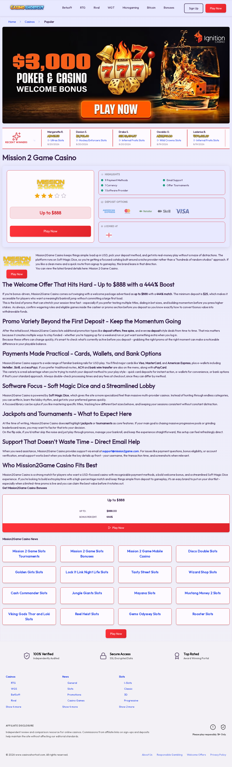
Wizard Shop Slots (203, 572)
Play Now (216, 8)
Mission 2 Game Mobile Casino (145, 553)
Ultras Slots (52, 140)
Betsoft (67, 7)
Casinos (30, 22)
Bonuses (169, 7)
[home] (30, 13)
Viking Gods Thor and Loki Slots (29, 616)
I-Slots (128, 683)
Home (12, 22)
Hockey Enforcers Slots (88, 140)
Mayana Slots (144, 593)
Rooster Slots (203, 614)
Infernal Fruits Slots (128, 140)
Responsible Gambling (169, 754)
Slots (70, 688)
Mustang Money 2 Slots (203, 593)
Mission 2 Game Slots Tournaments (29, 553)
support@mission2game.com (120, 451)
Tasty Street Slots (145, 572)
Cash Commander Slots (29, 593)
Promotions (74, 694)
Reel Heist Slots (87, 614)
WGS (14, 688)
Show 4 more (13, 706)
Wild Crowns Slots (165, 140)
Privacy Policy (218, 754)
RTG (82, 7)
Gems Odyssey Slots (145, 614)
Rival (97, 7)
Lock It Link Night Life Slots (87, 572)
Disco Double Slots (202, 551)
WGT (111, 7)
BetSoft (15, 694)
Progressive (131, 700)
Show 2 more (126, 706)
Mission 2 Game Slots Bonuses (87, 553)
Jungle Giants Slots (87, 593)
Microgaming (131, 7)
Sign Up (193, 8)
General (72, 683)
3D (125, 694)
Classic (128, 688)
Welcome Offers (196, 754)
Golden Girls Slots (29, 572)
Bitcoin (151, 7)
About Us (147, 754)
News (65, 676)
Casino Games (76, 700)
